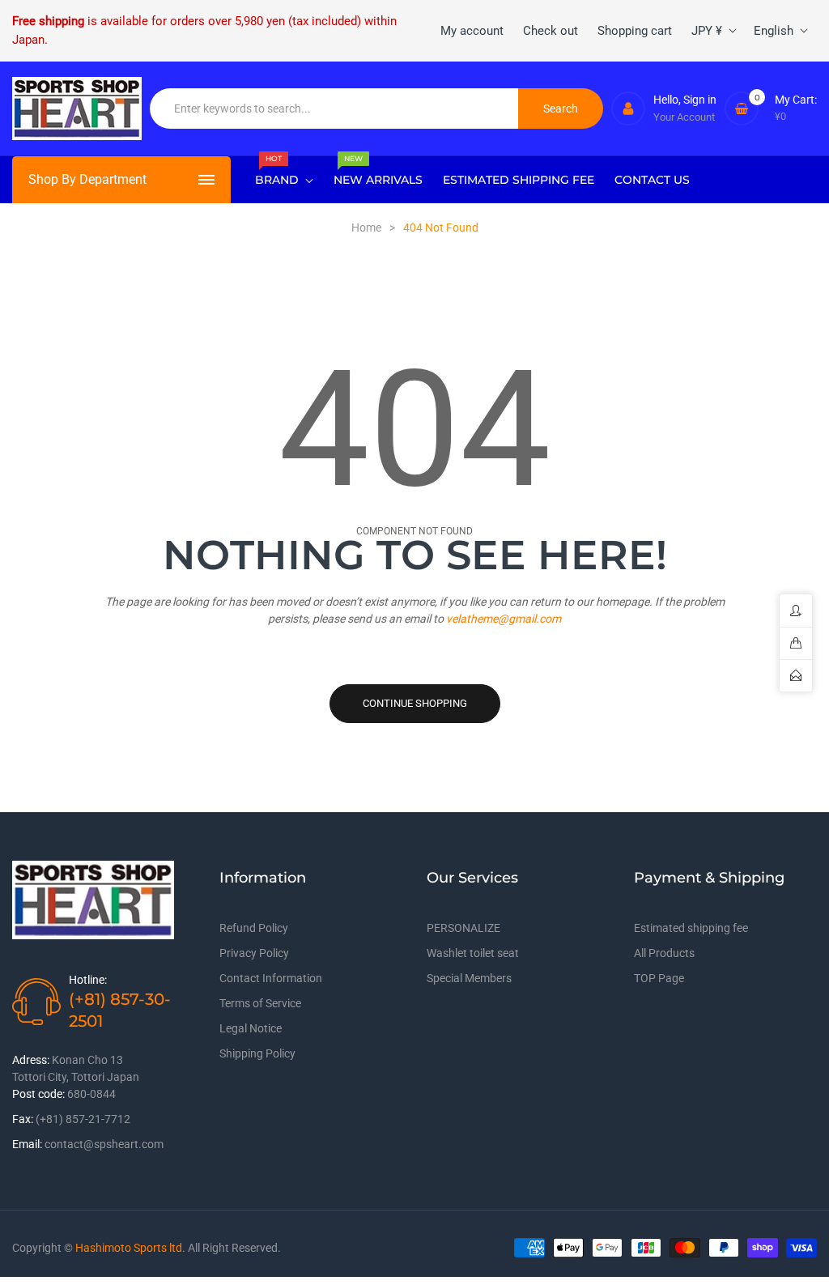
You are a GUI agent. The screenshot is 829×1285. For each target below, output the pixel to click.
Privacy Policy (254, 953)
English (773, 30)
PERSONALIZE (463, 927)
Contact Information (270, 978)
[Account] (628, 108)
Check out (550, 30)
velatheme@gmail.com (503, 618)
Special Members (469, 978)
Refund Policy (253, 927)
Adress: (30, 1059)
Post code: (38, 1093)
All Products (664, 953)
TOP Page (659, 978)
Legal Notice (250, 1028)
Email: (27, 1144)
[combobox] (334, 108)
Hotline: (88, 979)
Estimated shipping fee (691, 927)
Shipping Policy (257, 1053)
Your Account (684, 117)
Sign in (699, 99)
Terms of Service (260, 1003)
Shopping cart (634, 30)
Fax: (22, 1119)
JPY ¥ (706, 30)
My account (472, 30)
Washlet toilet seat (473, 953)
